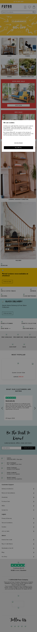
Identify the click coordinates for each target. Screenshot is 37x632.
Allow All (18, 147)
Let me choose (18, 143)
